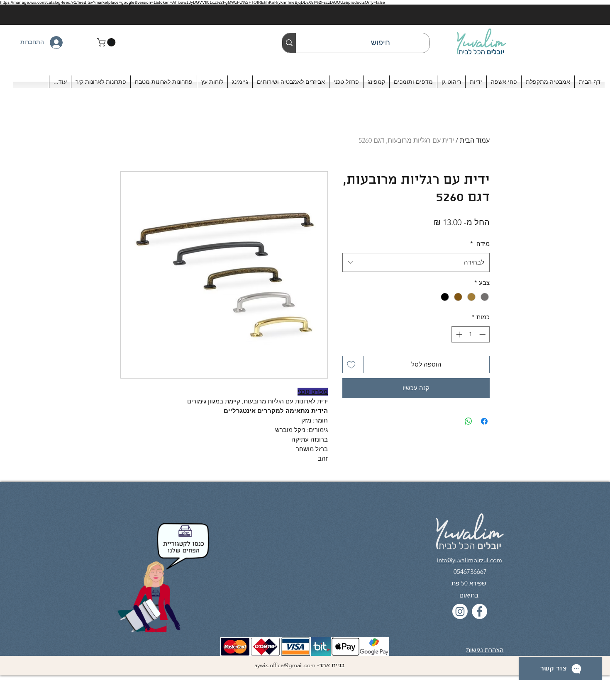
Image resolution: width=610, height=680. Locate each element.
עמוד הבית (475, 140)
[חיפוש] (289, 43)
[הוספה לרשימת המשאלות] (351, 365)
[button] (107, 42)
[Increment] (458, 334)
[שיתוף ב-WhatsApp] (468, 421)
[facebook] (479, 611)
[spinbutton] (471, 334)
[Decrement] (483, 334)
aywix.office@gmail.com (284, 665)
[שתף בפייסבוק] (484, 421)
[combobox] (416, 262)
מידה (480, 244)
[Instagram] (460, 611)
